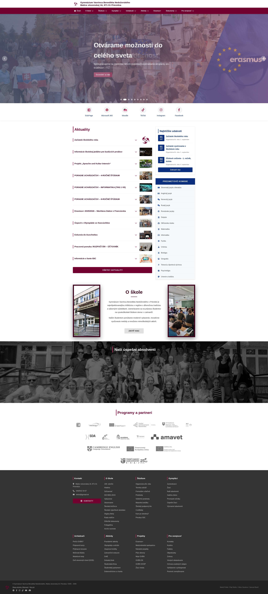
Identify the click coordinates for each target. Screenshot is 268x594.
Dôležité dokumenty (111, 521)
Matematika (165, 229)
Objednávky (171, 553)
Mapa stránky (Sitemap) (20, 587)
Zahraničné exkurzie (111, 553)
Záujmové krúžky (110, 549)
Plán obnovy (140, 553)
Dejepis (164, 217)
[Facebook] (16, 590)
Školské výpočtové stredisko (114, 510)
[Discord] (30, 590)
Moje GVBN (140, 556)
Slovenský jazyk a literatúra (171, 187)
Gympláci (115, 11)
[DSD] (106, 436)
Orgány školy (109, 514)
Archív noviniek (110, 529)
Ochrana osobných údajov (177, 564)
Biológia (164, 253)
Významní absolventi (175, 506)
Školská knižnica (110, 506)
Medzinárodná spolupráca (145, 545)
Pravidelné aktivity (111, 541)
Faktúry (170, 549)
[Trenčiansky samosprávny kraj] (134, 460)
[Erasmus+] (117, 425)
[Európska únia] (168, 448)
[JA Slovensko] (144, 425)
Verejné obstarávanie (175, 560)
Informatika (165, 235)
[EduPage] (78, 425)
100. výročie (108, 484)
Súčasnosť (108, 491)
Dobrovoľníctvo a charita (113, 571)
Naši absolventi (173, 491)
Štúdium (101, 11)
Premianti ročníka (173, 499)
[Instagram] (19, 590)
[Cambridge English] (103, 448)
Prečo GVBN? (78, 541)
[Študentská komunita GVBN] (13, 590)
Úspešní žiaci (172, 503)
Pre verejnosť (186, 11)
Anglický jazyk (166, 193)
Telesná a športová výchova (171, 265)
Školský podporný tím (144, 506)
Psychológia (165, 271)
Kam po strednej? (142, 514)
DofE (106, 556)
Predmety (139, 495)
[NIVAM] (140, 436)
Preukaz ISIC (141, 517)
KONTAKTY (88, 501)
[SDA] (91, 436)
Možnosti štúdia (78, 553)
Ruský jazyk (165, 205)
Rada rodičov (109, 517)
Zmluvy (170, 556)
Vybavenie (108, 499)
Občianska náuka (167, 223)
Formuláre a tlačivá (143, 491)
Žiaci (169, 488)
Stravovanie (108, 503)
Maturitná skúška (142, 503)
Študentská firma (110, 564)
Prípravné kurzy (78, 545)
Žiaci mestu (140, 568)
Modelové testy (78, 556)
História (107, 488)
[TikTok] (22, 590)
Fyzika (163, 241)
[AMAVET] (166, 436)
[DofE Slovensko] (95, 425)
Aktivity (143, 11)
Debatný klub (109, 560)
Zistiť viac (134, 331)
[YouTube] (26, 590)
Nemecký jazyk (166, 199)
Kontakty (170, 541)
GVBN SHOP (141, 564)
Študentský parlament (112, 568)
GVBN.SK (139, 560)
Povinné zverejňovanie (175, 571)
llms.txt (32, 587)
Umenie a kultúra (167, 277)
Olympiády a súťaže (111, 545)
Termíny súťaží (141, 488)
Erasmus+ (157, 11)
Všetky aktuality (112, 270)
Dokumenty (170, 11)
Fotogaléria (108, 525)
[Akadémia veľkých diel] (123, 436)
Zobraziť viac (175, 170)
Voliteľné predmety (143, 499)
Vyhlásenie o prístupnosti (176, 568)
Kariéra (170, 545)
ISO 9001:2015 (109, 495)
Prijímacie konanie (80, 549)
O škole (88, 11)
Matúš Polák (224, 587)
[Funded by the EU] (137, 448)
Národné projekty (142, 549)
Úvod (79, 11)
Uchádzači (130, 11)
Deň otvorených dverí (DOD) (83, 560)
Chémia (164, 247)
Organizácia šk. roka (143, 484)
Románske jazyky (167, 211)
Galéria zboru (172, 495)
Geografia (164, 259)
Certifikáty (139, 510)
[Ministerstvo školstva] (170, 425)
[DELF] (188, 425)
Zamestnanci (172, 484)
